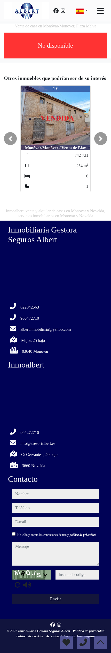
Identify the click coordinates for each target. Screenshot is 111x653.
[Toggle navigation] (100, 11)
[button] (10, 138)
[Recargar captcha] (17, 585)
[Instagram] (63, 11)
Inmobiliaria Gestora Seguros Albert (44, 631)
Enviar (55, 599)
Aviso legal (54, 636)
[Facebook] (56, 11)
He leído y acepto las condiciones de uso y (56, 535)
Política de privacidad (89, 631)
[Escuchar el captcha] (27, 585)
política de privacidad (83, 535)
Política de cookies (30, 636)
